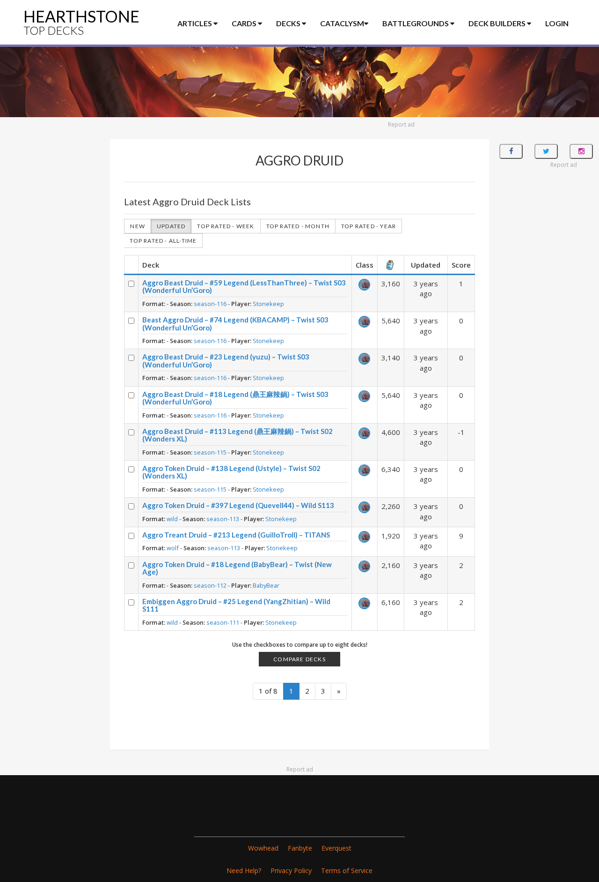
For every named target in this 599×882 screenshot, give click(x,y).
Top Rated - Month (297, 226)
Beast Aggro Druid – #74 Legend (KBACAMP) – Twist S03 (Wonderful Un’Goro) (235, 323)
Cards (245, 23)
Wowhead (263, 848)
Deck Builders (497, 23)
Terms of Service (347, 870)
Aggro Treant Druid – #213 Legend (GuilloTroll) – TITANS (236, 535)
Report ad (401, 124)
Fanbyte (300, 848)
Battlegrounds (416, 23)
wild (172, 519)
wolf (173, 548)
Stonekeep (268, 303)
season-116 (210, 303)
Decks (289, 23)
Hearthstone (81, 22)
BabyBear (266, 585)
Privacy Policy (291, 870)
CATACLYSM (342, 23)
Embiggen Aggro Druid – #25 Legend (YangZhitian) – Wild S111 (236, 605)
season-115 (210, 452)
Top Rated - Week (225, 226)
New (137, 226)
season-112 (210, 585)
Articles (195, 23)
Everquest (336, 848)
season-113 (222, 519)
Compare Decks (299, 659)
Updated (171, 226)
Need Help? (243, 870)
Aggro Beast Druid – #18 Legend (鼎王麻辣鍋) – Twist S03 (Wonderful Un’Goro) (235, 398)
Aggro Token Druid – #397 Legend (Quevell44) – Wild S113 (238, 505)
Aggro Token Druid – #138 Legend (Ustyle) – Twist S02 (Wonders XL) (231, 472)
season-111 (222, 622)
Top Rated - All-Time (163, 240)
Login (557, 23)
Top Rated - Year (368, 226)
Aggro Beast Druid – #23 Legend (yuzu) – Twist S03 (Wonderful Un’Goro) (225, 360)
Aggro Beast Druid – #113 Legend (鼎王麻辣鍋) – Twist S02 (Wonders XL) (237, 435)
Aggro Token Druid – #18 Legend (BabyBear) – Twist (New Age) (237, 568)
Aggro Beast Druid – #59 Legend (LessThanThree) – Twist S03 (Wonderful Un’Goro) (244, 286)
